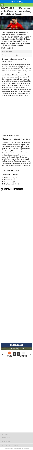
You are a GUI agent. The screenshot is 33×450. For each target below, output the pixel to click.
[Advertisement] (16, 107)
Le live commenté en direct (10, 135)
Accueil (5, 434)
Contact (6, 438)
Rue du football (17, 1)
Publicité (6, 441)
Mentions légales (10, 445)
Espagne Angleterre (12, 5)
